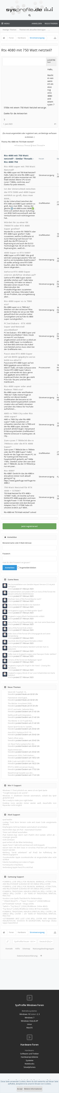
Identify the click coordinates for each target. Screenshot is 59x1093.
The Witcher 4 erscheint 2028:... (20, 703)
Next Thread (37, 145)
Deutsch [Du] (45, 941)
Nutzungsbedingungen (43, 948)
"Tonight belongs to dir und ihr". (16, 793)
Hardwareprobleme (29, 1057)
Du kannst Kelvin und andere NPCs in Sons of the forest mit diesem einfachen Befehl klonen (31, 593)
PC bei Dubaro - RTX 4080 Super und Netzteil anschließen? (17, 326)
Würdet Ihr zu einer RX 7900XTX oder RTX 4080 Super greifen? (17, 225)
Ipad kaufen (7, 819)
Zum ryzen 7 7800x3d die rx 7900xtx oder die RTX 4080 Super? (19, 443)
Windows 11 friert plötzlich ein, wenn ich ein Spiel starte (25, 790)
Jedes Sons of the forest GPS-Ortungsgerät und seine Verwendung (29, 634)
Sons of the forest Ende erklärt (20, 628)
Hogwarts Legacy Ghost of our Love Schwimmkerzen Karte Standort (31, 674)
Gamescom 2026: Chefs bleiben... (21, 755)
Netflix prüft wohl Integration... (20, 715)
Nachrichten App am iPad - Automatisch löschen (22, 830)
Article (10, 589)
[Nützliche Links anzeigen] (55, 38)
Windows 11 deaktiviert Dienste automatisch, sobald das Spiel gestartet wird (29, 796)
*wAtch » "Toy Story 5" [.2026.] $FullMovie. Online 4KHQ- (25, 906)
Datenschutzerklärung (27, 955)
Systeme (29, 1060)
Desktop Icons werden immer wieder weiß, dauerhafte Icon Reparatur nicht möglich (29, 804)
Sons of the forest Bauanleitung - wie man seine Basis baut (31, 622)
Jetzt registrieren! (29, 526)
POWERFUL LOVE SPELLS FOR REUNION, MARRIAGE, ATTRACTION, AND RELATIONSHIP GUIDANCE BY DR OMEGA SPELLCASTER (29, 882)
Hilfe (17, 948)
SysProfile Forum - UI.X (24, 941)
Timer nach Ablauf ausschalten (15, 832)
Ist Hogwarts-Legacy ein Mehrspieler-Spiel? (25, 610)
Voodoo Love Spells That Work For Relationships (22, 898)
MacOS (29, 1027)
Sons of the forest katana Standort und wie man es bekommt (28, 648)
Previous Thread (23, 145)
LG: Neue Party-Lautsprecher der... (22, 744)
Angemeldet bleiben (27, 567)
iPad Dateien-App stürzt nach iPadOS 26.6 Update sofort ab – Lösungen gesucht (29, 836)
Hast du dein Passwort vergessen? (16, 562)
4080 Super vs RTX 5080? (17, 252)
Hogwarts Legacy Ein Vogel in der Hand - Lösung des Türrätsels (29, 666)
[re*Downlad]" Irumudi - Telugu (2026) (18, 904)
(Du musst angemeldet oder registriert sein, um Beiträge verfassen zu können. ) (30, 135)
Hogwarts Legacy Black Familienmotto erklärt (26, 616)
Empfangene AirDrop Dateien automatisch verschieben (25, 827)
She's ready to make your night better (18, 800)
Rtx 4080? (9, 470)
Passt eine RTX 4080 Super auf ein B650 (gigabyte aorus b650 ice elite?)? (19, 357)
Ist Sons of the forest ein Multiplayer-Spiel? (25, 660)
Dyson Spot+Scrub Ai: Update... (20, 726)
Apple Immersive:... (15, 750)
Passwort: (6, 553)
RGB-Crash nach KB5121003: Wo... (21, 761)
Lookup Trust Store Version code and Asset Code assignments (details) (29, 823)
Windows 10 (24, 1014)
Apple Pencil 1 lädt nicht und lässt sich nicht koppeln (24, 845)
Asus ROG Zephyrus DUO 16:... (20, 732)
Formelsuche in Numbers (13, 865)
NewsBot (11, 694)
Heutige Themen (9, 29)
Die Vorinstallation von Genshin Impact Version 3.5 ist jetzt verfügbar (31, 585)
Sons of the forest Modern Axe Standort (24, 605)
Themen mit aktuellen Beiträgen (32, 29)
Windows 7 (29, 1017)
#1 (55, 124)
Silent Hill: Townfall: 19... (17, 692)
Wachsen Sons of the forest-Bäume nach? (24, 599)
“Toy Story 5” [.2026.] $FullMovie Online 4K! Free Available (26, 909)
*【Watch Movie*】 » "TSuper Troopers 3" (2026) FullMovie (26, 901)
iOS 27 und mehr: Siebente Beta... (21, 709)
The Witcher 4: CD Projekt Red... (20, 721)
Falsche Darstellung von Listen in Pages (18, 862)
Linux (29, 1024)
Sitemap (26, 948)
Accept (19, 1089)
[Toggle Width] (7, 941)
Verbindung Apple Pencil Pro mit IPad (18, 867)
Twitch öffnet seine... (16, 738)
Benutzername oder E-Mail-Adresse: (17, 543)
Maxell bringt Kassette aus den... (21, 773)
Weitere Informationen (33, 1089)
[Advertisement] (25, 86)
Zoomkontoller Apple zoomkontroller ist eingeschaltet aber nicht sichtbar (29, 858)
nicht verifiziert (8, 840)
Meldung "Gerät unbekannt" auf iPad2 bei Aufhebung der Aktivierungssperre (29, 853)
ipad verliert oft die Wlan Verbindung (18, 842)
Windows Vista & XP (29, 1021)
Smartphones (30, 1067)
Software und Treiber (29, 1053)
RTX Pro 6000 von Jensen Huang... (21, 767)
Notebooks (29, 1063)
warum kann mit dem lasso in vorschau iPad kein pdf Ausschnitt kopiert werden (29, 848)
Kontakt (9, 948)
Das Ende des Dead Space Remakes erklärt (25, 641)
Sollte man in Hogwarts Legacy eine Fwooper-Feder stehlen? (32, 654)
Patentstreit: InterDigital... (18, 698)
